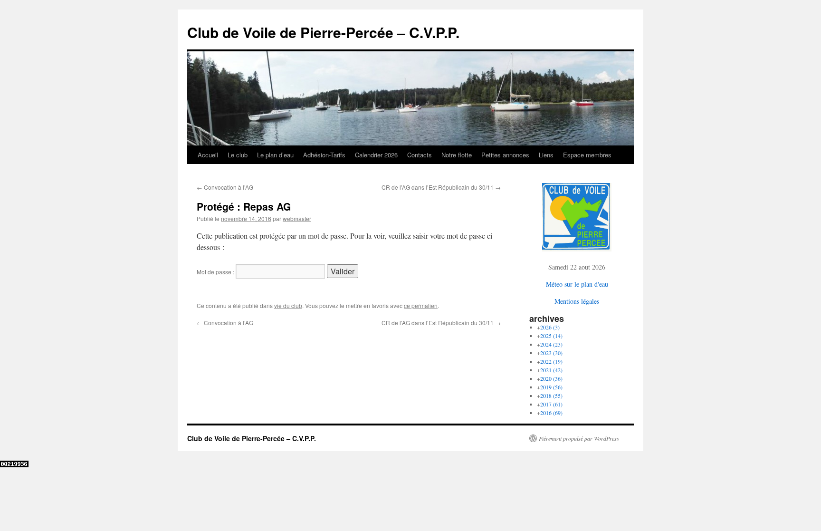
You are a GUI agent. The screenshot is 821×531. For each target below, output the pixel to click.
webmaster (297, 218)
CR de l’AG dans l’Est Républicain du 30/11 (441, 187)
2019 (551, 387)
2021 (551, 370)
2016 (551, 412)
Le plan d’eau (275, 154)
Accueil (208, 154)
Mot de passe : (216, 272)
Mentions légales (576, 301)
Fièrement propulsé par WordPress (579, 438)
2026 (550, 327)
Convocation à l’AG (225, 187)
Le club (238, 154)
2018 (551, 395)
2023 (551, 353)
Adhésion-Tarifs (324, 154)
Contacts (419, 154)
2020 (551, 378)
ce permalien (421, 305)
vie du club (288, 305)
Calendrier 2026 (376, 154)
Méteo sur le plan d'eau (577, 284)
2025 (551, 335)
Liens (546, 154)
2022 (551, 361)
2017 (551, 404)
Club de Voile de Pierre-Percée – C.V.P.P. (323, 32)
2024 (551, 344)
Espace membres (587, 154)
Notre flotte (456, 154)
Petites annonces (505, 154)
